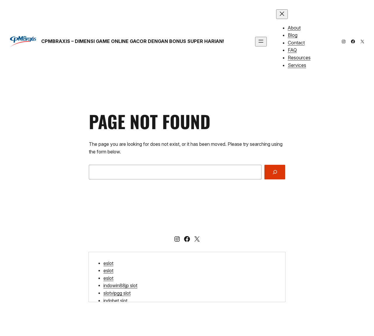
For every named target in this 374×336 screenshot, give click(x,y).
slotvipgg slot (117, 293)
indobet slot (115, 301)
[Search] (274, 172)
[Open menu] (261, 41)
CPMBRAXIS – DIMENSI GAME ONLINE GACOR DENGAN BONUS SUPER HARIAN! (132, 41)
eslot (108, 263)
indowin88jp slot (120, 285)
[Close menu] (282, 14)
